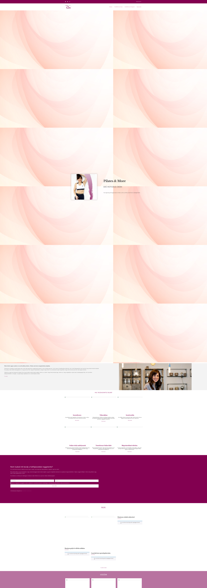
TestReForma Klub (118, 6)
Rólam (110, 6)
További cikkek (103, 567)
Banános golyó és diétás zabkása (75, 548)
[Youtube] (67, 2)
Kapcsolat (139, 6)
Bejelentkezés (138, 1)
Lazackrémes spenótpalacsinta (100, 553)
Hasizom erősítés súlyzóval (126, 517)
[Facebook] (65, 2)
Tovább (6, 376)
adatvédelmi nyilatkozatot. (27, 490)
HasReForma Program (130, 6)
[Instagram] (70, 2)
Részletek (77, 420)
